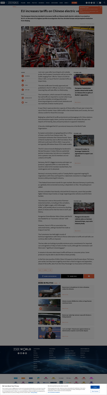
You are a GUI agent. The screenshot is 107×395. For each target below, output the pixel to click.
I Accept (95, 387)
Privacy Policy (34, 392)
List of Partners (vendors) (54, 392)
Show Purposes (95, 391)
